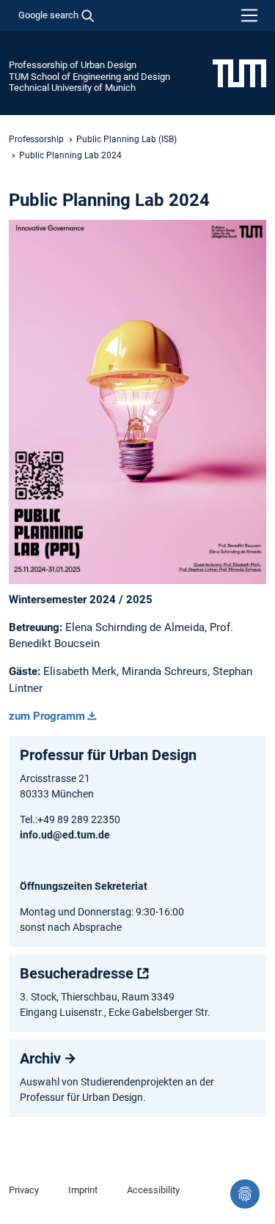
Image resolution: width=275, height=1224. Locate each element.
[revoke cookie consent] (245, 1194)
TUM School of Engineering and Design (89, 76)
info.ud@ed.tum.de (65, 835)
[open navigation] (249, 15)
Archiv (40, 1058)
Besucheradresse (76, 973)
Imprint (83, 1189)
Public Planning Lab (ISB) (126, 139)
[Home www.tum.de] (239, 72)
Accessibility (153, 1189)
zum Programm (47, 716)
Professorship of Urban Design (72, 64)
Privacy (24, 1189)
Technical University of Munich (72, 87)
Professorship (36, 139)
